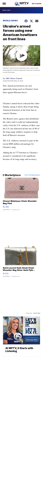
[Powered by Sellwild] (36, 313)
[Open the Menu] (4, 3)
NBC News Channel (14, 78)
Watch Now (36, 3)
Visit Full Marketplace (32, 175)
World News (10, 20)
